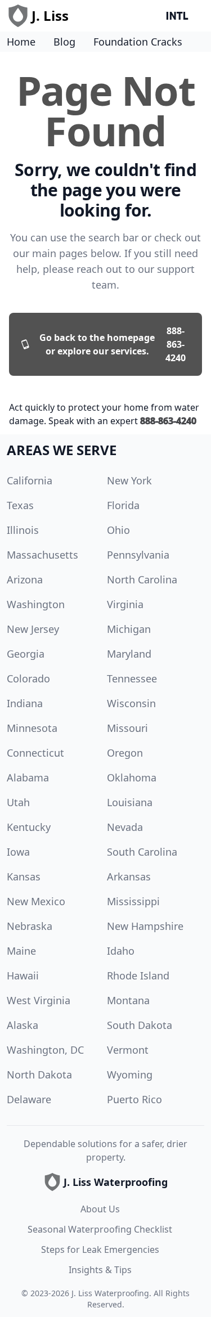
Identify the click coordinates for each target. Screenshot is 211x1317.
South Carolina (142, 851)
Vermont (128, 1050)
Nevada (125, 827)
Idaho (120, 951)
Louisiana (129, 802)
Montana (128, 1000)
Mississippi (133, 901)
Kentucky (29, 827)
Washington (36, 604)
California (29, 480)
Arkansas (129, 876)
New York (129, 480)
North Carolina (142, 579)
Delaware (29, 1099)
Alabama (28, 777)
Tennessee (132, 678)
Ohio (118, 530)
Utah (18, 802)
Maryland (129, 653)
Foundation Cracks (137, 41)
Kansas (24, 876)
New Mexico (36, 901)
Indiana (25, 703)
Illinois (23, 530)
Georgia (25, 653)
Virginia (125, 604)
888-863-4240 (168, 421)
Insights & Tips (100, 1270)
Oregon (125, 752)
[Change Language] (179, 16)
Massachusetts (42, 554)
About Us (100, 1209)
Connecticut (35, 752)
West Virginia (38, 1000)
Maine (21, 951)
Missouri (127, 728)
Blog (64, 41)
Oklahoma (131, 777)
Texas (20, 505)
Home (21, 41)
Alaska (22, 1025)
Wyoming (129, 1074)
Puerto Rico (134, 1099)
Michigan (129, 629)
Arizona (25, 579)
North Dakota (39, 1074)
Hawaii (23, 975)
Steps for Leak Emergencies (100, 1249)
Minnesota (32, 728)
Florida (123, 505)
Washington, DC (45, 1050)
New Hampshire (145, 926)
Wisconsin (131, 703)
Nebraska (29, 926)
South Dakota (139, 1025)
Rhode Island (138, 975)
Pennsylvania (138, 554)
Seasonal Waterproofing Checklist (100, 1229)
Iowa (18, 851)
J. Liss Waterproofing (110, 1293)
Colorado (28, 678)
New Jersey (33, 629)
